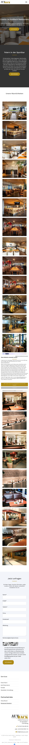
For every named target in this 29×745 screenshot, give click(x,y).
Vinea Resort (4, 701)
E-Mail (4, 601)
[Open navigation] (26, 2)
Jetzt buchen (14, 29)
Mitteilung (5, 625)
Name (5, 594)
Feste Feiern (4, 682)
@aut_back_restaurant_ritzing (9, 742)
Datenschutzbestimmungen (21, 356)
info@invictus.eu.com (22, 732)
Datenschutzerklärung (5, 362)
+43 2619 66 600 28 (22, 726)
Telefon (5, 607)
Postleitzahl (6, 619)
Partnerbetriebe (7, 697)
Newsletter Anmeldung (7, 690)
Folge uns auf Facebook (22, 742)
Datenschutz (18, 739)
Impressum (11, 739)
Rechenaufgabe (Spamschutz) (10, 638)
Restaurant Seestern (6, 703)
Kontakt (3, 687)
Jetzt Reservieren (5, 685)
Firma (4, 613)
